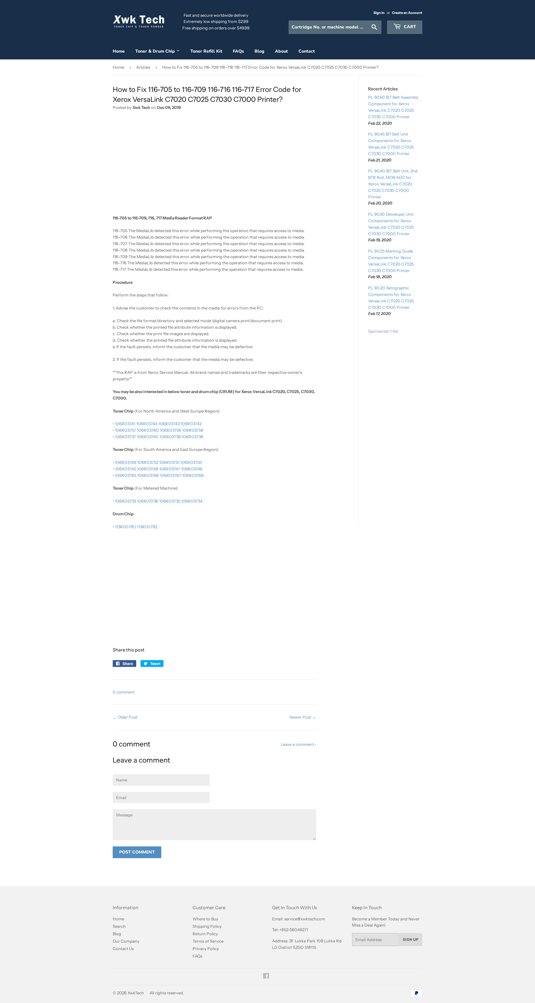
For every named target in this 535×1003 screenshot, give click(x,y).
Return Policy (205, 933)
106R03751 (169, 462)
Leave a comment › (298, 744)
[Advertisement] (214, 165)
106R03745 (125, 468)
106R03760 (148, 430)
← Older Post (125, 717)
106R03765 (125, 475)
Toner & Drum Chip (155, 51)
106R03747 (169, 468)
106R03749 (125, 462)
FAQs (238, 51)
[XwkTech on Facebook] (266, 976)
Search (119, 926)
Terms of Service (208, 941)
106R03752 (147, 462)
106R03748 (147, 468)
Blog (259, 51)
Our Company (126, 941)
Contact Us (123, 948)
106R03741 (125, 423)
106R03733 (125, 501)
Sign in (379, 13)
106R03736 (147, 501)
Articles (143, 67)
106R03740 (148, 436)
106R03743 (169, 423)
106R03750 (191, 462)
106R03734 (191, 501)
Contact (306, 51)
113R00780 (125, 526)
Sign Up (410, 939)
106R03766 (193, 475)
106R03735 (169, 501)
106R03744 (147, 423)
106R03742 (191, 423)
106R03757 (125, 430)
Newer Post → (302, 717)
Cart (409, 27)
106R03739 (170, 436)
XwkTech (136, 992)
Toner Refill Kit (206, 51)
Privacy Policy (206, 948)
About (281, 51)
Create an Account (407, 13)
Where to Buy (205, 918)
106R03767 (170, 475)
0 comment (124, 692)
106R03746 (191, 468)
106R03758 (192, 430)
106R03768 (148, 475)
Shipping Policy (207, 926)
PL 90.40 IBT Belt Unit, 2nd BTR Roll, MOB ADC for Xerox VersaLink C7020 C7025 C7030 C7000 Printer (393, 183)
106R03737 (125, 436)
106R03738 (192, 436)
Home (119, 51)
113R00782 (147, 526)
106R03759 (170, 430)
